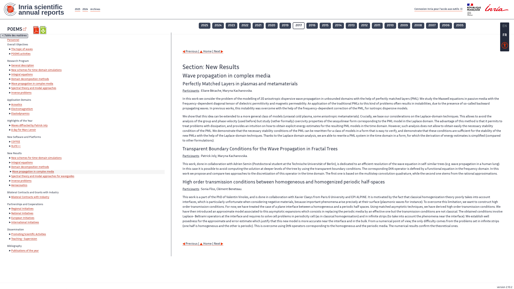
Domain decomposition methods (30, 79)
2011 (377, 25)
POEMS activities (21, 54)
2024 (85, 9)
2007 (431, 25)
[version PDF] (36, 30)
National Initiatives (22, 213)
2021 (258, 25)
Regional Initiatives (22, 209)
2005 (459, 25)
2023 (231, 25)
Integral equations (22, 74)
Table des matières (16, 36)
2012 (364, 25)
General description (22, 65)
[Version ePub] (43, 30)
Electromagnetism (22, 109)
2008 (418, 25)
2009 (404, 25)
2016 (312, 25)
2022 (245, 25)
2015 (325, 25)
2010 (390, 25)
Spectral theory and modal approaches (33, 88)
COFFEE (15, 142)
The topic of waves (22, 49)
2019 (285, 25)
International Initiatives (25, 222)
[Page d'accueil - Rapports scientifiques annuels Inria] (37, 9)
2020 (271, 25)
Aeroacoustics (19, 185)
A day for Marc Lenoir (23, 130)
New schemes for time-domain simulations (36, 70)
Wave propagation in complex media (32, 84)
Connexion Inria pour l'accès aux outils (437, 9)
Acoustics (16, 105)
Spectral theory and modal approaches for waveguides (42, 176)
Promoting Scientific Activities (28, 234)
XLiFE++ (16, 146)
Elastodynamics (20, 114)
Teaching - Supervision (24, 239)
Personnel (13, 40)
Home (207, 51)
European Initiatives (22, 218)
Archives (95, 9)
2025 (77, 9)
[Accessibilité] (504, 46)
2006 (446, 25)
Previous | (192, 51)
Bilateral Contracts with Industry (30, 197)
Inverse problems (21, 93)
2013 (351, 25)
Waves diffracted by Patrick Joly (29, 125)
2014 (338, 25)
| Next (216, 51)
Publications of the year (25, 251)
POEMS (14, 29)
